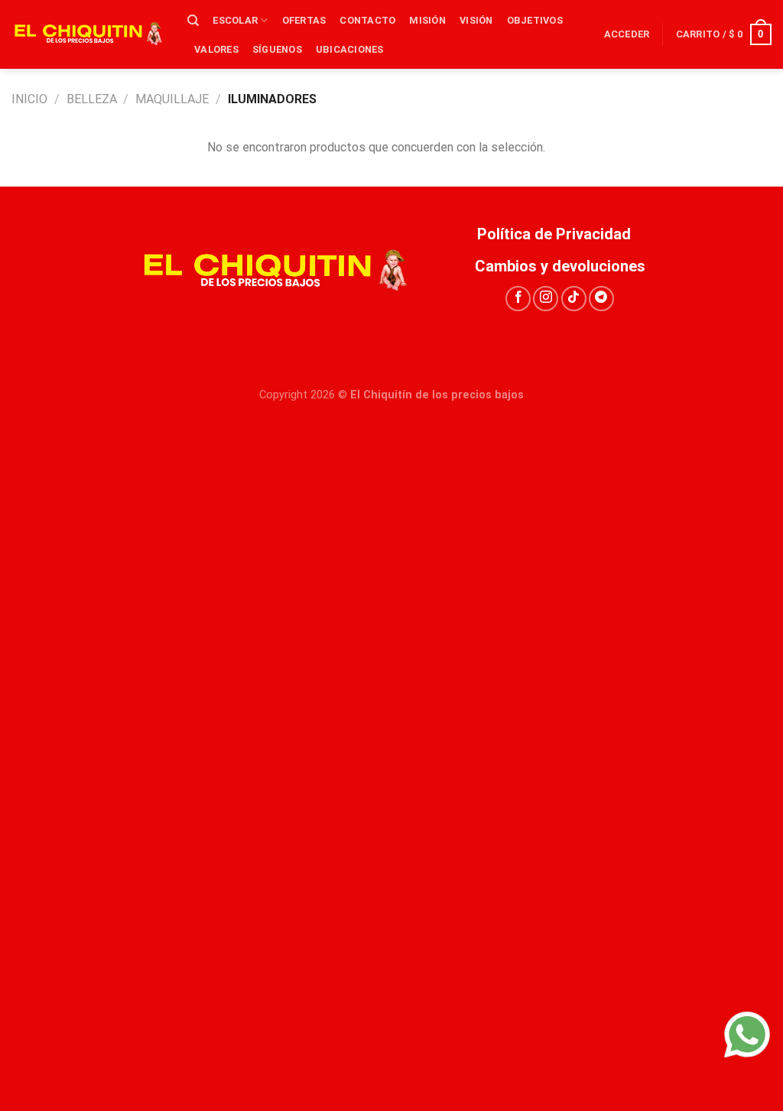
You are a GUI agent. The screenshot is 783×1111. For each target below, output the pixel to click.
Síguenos (277, 49)
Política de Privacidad (559, 234)
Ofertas (304, 20)
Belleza (92, 99)
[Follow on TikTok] (573, 298)
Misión (427, 20)
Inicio (29, 99)
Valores (216, 49)
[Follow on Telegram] (601, 298)
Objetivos (535, 20)
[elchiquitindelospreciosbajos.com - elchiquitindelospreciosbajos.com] (87, 34)
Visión (476, 20)
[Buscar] (193, 20)
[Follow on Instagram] (545, 298)
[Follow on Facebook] (518, 298)
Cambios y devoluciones (560, 266)
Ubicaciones (350, 49)
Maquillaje (172, 99)
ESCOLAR (235, 20)
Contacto (367, 20)
